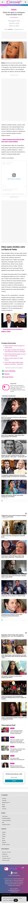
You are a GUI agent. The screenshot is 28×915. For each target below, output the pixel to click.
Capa (2, 6)
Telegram (7, 374)
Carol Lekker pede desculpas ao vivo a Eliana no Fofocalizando (15, 354)
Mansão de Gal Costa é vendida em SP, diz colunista (17, 766)
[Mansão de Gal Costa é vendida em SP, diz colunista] (5, 765)
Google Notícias (8, 377)
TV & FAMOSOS (4, 795)
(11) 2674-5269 (14, 892)
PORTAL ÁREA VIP (5, 848)
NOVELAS (3, 813)
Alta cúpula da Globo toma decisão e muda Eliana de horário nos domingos (15, 350)
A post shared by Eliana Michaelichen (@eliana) (15, 194)
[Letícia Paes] (6, 29)
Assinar (14, 780)
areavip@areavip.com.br (14, 890)
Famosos (6, 6)
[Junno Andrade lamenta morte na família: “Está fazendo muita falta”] (5, 729)
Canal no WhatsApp (9, 371)
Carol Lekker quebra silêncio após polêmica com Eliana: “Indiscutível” (14, 363)
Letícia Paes (10, 29)
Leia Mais (11, 900)
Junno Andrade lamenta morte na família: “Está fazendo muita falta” (16, 732)
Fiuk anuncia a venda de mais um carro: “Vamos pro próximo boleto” (17, 750)
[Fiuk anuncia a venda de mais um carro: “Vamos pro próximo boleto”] (5, 748)
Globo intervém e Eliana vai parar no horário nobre (14, 346)
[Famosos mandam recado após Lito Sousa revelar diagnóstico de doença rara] (5, 739)
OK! (16, 900)
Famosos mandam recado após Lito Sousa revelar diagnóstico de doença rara (17, 741)
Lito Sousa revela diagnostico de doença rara (17, 758)
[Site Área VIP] (14, 2)
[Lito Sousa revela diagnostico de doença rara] (5, 757)
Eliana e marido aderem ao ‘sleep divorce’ (14, 359)
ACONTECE (3, 828)
